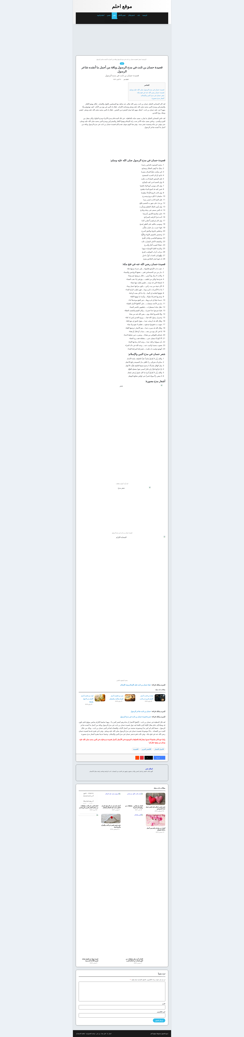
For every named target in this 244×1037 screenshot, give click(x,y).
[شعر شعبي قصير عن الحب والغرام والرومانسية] (111, 818)
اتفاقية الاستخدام (80, 1033)
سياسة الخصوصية (90, 1033)
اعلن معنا (103, 1033)
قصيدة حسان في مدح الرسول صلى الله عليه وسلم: (146, 90)
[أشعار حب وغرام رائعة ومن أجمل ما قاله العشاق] (155, 820)
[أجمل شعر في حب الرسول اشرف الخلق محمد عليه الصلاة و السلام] (111, 798)
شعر (114, 15)
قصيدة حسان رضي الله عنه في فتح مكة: (150, 93)
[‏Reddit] (137, 758)
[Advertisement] (155, 39)
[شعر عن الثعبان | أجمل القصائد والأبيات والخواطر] (130, 697)
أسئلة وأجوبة (100, 15)
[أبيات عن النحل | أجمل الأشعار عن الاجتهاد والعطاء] (100, 697)
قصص (108, 15)
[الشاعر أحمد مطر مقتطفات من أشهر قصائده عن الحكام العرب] (133, 885)
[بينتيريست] (142, 758)
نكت (138, 15)
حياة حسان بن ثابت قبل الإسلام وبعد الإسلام (135, 685)
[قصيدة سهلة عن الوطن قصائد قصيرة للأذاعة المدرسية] (88, 885)
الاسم (163, 1003)
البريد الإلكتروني (161, 1012)
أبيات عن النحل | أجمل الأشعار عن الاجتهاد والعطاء (87, 699)
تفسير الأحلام (122, 15)
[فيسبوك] (151, 774)
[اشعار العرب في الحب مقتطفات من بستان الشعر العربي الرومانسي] (88, 798)
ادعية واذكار (131, 15)
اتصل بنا (109, 1033)
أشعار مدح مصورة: (157, 98)
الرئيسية (144, 15)
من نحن (98, 1033)
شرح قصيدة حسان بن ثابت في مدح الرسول (135, 717)
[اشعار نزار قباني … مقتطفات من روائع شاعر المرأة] (133, 798)
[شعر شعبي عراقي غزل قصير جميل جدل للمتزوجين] (155, 799)
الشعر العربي (146, 749)
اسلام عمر (126, 79)
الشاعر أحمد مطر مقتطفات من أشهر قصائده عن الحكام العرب (134, 960)
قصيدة (135, 749)
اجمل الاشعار (159, 749)
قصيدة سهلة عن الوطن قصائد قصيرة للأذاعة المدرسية (90, 960)
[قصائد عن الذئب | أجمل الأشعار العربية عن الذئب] (160, 697)
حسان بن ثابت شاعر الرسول (141, 711)
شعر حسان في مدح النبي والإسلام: (152, 95)
